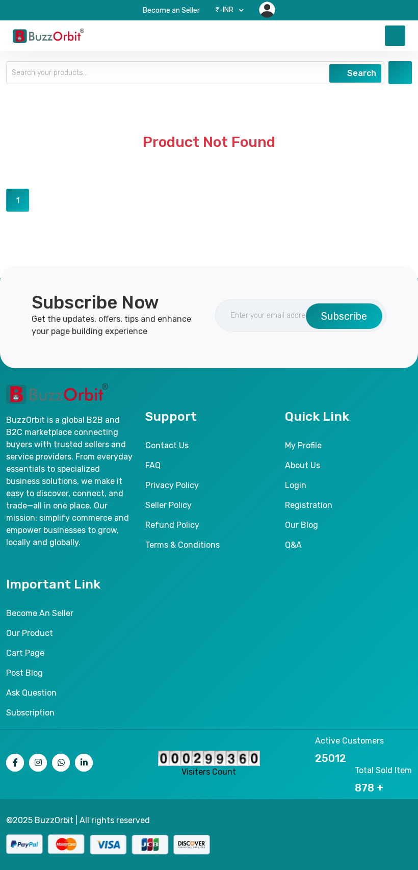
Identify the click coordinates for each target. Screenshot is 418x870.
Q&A (293, 545)
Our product (29, 633)
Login (295, 485)
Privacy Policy (172, 485)
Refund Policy (172, 525)
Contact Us (167, 445)
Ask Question (31, 693)
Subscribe (344, 316)
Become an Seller (171, 10)
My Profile (303, 445)
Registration (308, 505)
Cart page (25, 653)
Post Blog (24, 673)
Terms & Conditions (182, 545)
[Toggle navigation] (395, 35)
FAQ (153, 465)
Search (360, 73)
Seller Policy (168, 505)
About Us (302, 465)
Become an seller (39, 613)
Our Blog (301, 525)
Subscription (30, 713)
